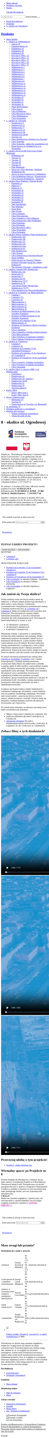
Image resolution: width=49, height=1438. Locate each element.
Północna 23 (16, 188)
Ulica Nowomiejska (19, 216)
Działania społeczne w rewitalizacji (20, 409)
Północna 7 (16, 186)
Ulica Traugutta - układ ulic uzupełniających (29, 144)
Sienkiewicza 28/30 (19, 135)
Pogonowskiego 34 (19, 46)
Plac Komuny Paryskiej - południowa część (29, 267)
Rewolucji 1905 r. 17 (20, 60)
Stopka (9, 8)
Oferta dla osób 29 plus (21, 416)
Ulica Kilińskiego (18, 111)
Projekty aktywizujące (15, 411)
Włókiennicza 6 (17, 76)
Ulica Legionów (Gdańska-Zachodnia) (27, 362)
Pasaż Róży (16, 209)
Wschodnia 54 (17, 104)
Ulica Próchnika (18, 225)
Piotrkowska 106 (18, 239)
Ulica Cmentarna (18, 330)
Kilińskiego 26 (17, 49)
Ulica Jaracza (16, 109)
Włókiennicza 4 (17, 72)
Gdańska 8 (15, 344)
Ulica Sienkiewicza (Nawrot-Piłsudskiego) (29, 290)
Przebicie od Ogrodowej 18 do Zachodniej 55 (25, 577)
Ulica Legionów (18, 214)
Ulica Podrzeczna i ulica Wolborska (26, 221)
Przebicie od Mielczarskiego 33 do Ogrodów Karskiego (25, 312)
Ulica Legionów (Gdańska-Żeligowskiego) (29, 332)
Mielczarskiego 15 (19, 304)
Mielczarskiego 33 (19, 309)
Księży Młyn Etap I (19, 393)
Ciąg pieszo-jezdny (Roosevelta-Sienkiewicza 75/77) (24, 287)
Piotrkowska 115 (18, 241)
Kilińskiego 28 (17, 51)
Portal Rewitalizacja (14, 21)
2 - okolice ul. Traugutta (16, 121)
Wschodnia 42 (17, 200)
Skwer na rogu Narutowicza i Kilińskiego (28, 174)
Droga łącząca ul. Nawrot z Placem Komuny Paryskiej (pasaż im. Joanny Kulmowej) (26, 262)
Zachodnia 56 (17, 202)
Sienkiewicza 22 (18, 130)
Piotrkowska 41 (17, 383)
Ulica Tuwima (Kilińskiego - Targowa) (27, 179)
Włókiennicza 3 (17, 69)
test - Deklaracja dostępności (18, 1411)
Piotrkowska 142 (18, 272)
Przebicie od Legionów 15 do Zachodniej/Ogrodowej (23, 349)
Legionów (25, 659)
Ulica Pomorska (18, 223)
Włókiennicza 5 (17, 74)
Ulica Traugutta (17, 141)
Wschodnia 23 (17, 193)
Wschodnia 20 (17, 190)
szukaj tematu (31, 17)
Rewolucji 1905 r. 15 (20, 58)
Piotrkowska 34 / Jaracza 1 (22, 379)
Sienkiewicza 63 (18, 248)
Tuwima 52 (16, 165)
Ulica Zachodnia (18, 232)
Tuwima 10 (16, 402)
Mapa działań (11, 39)
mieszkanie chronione (15, 721)
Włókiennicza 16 (18, 93)
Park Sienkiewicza (19, 251)
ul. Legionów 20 (31, 609)
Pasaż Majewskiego (19, 107)
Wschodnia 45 (17, 97)
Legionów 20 (17, 346)
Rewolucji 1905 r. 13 (20, 55)
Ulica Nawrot (17, 253)
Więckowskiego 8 (18, 388)
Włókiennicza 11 (18, 83)
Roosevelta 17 (17, 276)
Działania (10, 24)
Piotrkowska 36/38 (19, 381)
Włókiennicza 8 (17, 81)
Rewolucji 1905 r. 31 (20, 65)
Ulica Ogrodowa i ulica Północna (25, 218)
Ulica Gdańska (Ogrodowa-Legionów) (27, 339)
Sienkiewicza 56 (18, 279)
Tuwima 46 (16, 162)
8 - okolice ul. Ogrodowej (17, 26)
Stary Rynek (16, 211)
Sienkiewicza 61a (18, 246)
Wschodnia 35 (17, 197)
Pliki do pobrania (13, 1393)
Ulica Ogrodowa (13, 581)
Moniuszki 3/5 (17, 399)
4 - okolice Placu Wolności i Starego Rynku (24, 181)
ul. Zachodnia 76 (13, 406)
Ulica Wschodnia (18, 118)
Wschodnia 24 (17, 195)
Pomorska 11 (16, 183)
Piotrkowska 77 (17, 128)
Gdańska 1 (15, 295)
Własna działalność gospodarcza (24, 413)
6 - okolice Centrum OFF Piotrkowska (22, 269)
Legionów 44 (17, 300)
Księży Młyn (11, 390)
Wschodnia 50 (17, 100)
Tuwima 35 (16, 160)
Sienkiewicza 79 (18, 283)
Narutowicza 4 (17, 123)
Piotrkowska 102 (18, 237)
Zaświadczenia (12, 1373)
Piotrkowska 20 (17, 376)
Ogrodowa (5, 659)
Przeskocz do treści (14, 5)
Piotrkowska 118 (18, 244)
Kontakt (9, 1406)
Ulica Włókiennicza (19, 116)
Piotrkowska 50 (17, 386)
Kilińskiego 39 (17, 155)
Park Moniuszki (18, 167)
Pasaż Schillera (17, 258)
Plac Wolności (17, 207)
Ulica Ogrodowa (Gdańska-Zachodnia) (27, 365)
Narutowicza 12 (18, 125)
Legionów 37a (17, 297)
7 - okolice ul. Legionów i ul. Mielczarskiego (24, 293)
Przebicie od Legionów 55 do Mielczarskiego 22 (23, 321)
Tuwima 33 (16, 158)
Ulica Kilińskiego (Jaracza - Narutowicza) (28, 176)
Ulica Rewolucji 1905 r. (21, 114)
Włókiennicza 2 (17, 67)
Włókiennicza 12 (18, 86)
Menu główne (12, 3)
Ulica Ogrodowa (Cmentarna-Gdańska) (27, 337)
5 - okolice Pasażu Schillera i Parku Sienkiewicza (26, 234)
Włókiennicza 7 (17, 79)
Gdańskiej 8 (6, 611)
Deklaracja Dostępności (16, 1404)
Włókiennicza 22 (18, 95)
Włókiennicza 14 (18, 88)
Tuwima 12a (16, 137)
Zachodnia (15, 659)
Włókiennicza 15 (18, 90)
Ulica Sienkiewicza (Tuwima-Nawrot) (27, 255)
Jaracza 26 (15, 44)
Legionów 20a (12, 559)
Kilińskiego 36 (17, 53)
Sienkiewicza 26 (18, 132)
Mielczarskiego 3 (18, 302)
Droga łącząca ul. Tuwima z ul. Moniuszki (29, 404)
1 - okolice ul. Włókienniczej (18, 42)
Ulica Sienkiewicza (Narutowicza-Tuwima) (29, 139)
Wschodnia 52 (17, 102)
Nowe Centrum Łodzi (15, 397)
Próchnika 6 (16, 374)
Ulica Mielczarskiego (20, 334)
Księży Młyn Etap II (19, 395)
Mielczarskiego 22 (19, 307)
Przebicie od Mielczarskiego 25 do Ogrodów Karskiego (25, 317)
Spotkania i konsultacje (15, 1375)
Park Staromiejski (18, 204)
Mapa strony (11, 1409)
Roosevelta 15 (17, 274)
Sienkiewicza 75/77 (19, 281)
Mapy (8, 1395)
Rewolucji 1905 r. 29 (20, 62)
